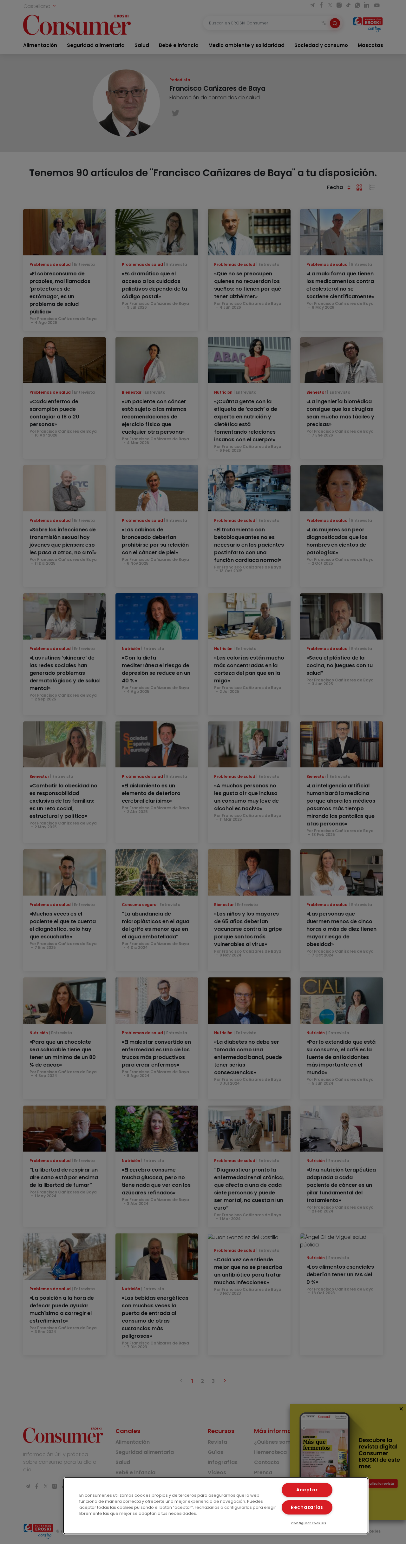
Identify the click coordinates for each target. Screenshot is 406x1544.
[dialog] (215, 1506)
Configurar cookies (308, 1523)
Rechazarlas (307, 1507)
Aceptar (307, 1490)
